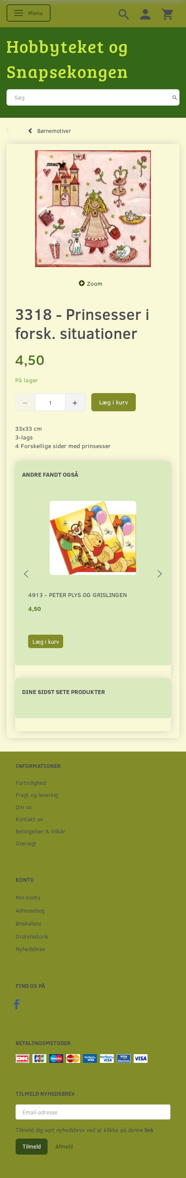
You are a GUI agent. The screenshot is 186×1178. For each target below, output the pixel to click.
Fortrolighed (31, 782)
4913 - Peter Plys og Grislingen (77, 595)
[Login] (145, 13)
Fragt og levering (37, 794)
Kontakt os (29, 819)
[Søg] (175, 97)
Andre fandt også (50, 474)
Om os (24, 806)
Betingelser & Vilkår (40, 831)
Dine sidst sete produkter (63, 691)
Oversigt (26, 843)
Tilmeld (31, 1146)
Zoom (95, 283)
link (148, 1130)
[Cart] (167, 13)
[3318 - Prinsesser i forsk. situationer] (93, 208)
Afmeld (64, 1146)
